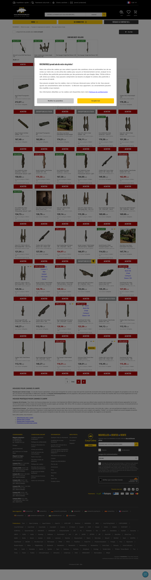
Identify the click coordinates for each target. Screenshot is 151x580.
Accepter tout (95, 101)
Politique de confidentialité (98, 92)
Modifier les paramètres (55, 101)
